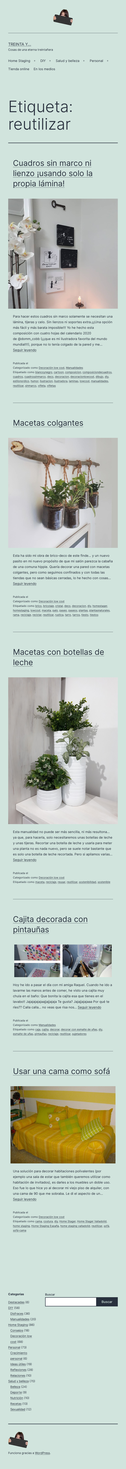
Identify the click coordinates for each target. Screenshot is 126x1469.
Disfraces (16, 1313)
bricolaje (48, 605)
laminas (73, 381)
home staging (21, 1226)
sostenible (104, 882)
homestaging (21, 610)
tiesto (84, 614)
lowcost (85, 381)
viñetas (51, 385)
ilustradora (60, 381)
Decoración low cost (51, 367)
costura (48, 1221)
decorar (55, 1029)
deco (50, 376)
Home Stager (67, 1221)
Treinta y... (19, 44)
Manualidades (74, 367)
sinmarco (30, 385)
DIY (43, 61)
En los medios (44, 69)
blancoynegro (43, 372)
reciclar (37, 614)
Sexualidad (17, 1409)
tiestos (94, 614)
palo (55, 610)
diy (106, 376)
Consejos (16, 1330)
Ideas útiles (18, 1364)
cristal (59, 605)
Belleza (15, 1386)
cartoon (59, 372)
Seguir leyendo (24, 350)
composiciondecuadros (97, 372)
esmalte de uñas (23, 1033)
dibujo (99, 376)
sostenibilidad (87, 882)
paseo (63, 610)
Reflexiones (18, 1369)
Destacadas (16, 1302)
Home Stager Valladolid (91, 1221)
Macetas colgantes (48, 423)
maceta (46, 610)
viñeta (41, 385)
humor (34, 381)
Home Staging (19, 61)
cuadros (18, 376)
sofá (106, 1226)
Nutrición (16, 1398)
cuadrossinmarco (35, 376)
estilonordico (21, 381)
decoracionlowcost (82, 376)
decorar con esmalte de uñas (79, 1029)
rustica (59, 614)
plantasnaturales (99, 610)
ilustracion (46, 381)
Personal (96, 61)
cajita (45, 1029)
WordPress (42, 1453)
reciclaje (26, 614)
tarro (68, 614)
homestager (100, 605)
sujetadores (79, 1033)
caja (37, 1029)
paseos (72, 610)
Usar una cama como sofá (61, 1071)
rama (16, 614)
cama (38, 1221)
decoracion (62, 376)
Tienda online (18, 69)
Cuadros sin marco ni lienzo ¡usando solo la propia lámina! (53, 173)
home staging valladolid (75, 1226)
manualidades (99, 381)
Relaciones (17, 1375)
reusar (61, 882)
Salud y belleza (67, 61)
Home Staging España (45, 1226)
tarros (76, 614)
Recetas (15, 1403)
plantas (83, 610)
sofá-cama (19, 1230)
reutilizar (18, 385)
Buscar (50, 1294)
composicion (73, 372)
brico (38, 605)
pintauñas (41, 1033)
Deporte (16, 1392)
